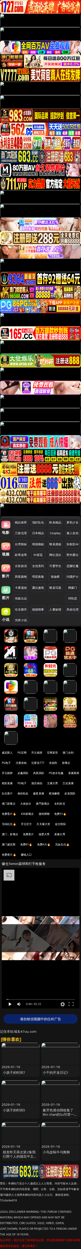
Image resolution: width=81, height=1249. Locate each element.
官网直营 (52, 753)
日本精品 (38, 533)
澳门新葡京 (9, 804)
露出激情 (38, 588)
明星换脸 (38, 577)
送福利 (53, 763)
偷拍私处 (23, 793)
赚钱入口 (26, 855)
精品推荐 (21, 522)
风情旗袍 (21, 577)
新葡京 (66, 763)
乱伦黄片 (7, 793)
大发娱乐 (25, 804)
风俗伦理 (73, 609)
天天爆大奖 (43, 824)
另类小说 (21, 620)
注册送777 (37, 763)
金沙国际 (60, 824)
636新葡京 (27, 814)
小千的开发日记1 (56, 1072)
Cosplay (55, 533)
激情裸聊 (44, 814)
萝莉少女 (73, 522)
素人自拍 (73, 533)
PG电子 (6, 763)
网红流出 (55, 555)
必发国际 (69, 793)
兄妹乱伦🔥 (62, 844)
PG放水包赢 (56, 773)
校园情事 (38, 609)
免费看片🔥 (9, 814)
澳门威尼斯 (9, 844)
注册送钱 (21, 763)
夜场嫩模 (54, 793)
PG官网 (22, 753)
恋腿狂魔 (73, 566)
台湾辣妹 (21, 544)
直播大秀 (59, 834)
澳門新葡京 (43, 804)
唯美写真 (55, 588)
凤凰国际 (38, 773)
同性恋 (72, 598)
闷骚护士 (73, 577)
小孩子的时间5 (14, 1110)
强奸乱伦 (38, 522)
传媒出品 (21, 598)
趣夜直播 (38, 793)
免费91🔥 (26, 844)
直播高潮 (73, 773)
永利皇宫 (59, 804)
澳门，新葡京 (10, 834)
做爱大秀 (44, 834)
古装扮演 (21, 566)
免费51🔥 (60, 814)
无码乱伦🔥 (9, 824)
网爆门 (72, 588)
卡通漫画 (21, 588)
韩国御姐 (38, 544)
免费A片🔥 (44, 844)
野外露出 (73, 555)
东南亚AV (72, 544)
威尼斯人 (7, 753)
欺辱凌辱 (21, 555)
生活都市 (21, 609)
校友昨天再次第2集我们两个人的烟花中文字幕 (20, 1156)
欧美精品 (55, 522)
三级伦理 (21, 533)
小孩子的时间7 (14, 1072)
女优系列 (38, 566)
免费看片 (28, 834)
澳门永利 (68, 753)
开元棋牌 (36, 753)
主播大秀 (52, 783)
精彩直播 (7, 783)
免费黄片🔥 (9, 855)
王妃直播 (68, 783)
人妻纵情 (55, 609)
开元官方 (26, 824)
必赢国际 (23, 773)
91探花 (38, 555)
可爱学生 (55, 566)
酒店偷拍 (36, 783)
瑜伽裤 (55, 577)
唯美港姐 (55, 544)
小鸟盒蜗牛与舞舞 (56, 1152)
